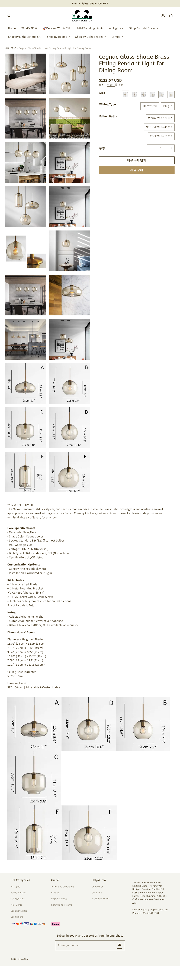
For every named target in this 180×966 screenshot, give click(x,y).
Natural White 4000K (159, 127)
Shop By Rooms (57, 37)
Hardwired (150, 106)
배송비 (111, 84)
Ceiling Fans (17, 916)
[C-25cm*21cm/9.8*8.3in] (143, 94)
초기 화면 (11, 48)
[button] (9, 15)
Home (12, 28)
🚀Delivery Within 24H (57, 28)
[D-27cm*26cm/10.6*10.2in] (152, 94)
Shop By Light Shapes (89, 37)
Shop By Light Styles (142, 28)
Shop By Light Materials (23, 37)
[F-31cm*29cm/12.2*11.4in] (171, 94)
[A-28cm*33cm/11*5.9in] (125, 94)
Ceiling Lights (18, 898)
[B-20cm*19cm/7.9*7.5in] (134, 94)
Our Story (97, 892)
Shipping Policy (59, 898)
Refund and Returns (61, 904)
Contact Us (97, 886)
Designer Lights (19, 910)
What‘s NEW (29, 28)
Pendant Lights (19, 892)
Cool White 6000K (161, 136)
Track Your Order (101, 898)
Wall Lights (16, 904)
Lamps (115, 37)
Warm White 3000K (160, 118)
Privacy (55, 892)
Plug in (167, 106)
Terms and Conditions (62, 886)
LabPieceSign (22, 959)
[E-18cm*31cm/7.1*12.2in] (161, 94)
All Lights (115, 28)
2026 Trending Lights (90, 28)
